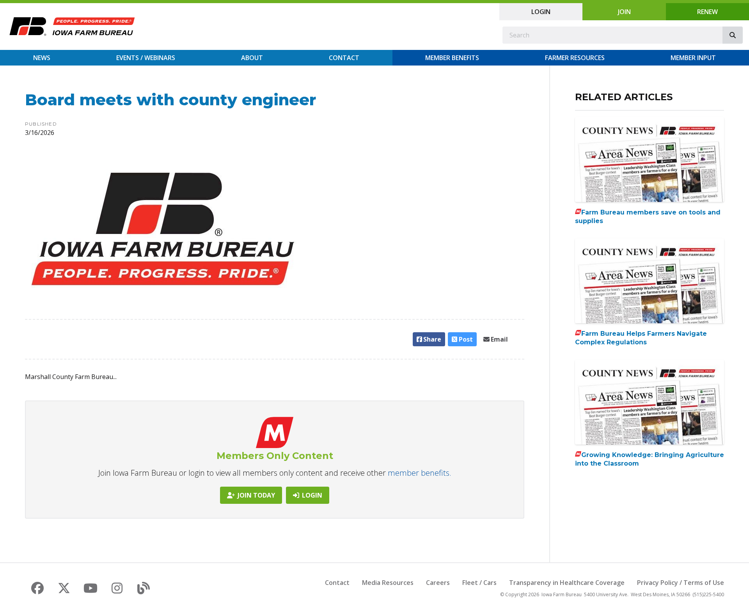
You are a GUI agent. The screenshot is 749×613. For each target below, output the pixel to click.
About (252, 57)
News (41, 57)
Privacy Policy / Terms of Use (680, 582)
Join (624, 11)
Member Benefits (452, 57)
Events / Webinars (145, 57)
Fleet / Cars (479, 582)
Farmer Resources (575, 57)
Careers (438, 582)
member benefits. (419, 473)
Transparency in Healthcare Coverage (567, 582)
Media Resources (388, 582)
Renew (707, 11)
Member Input (693, 57)
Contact (344, 57)
